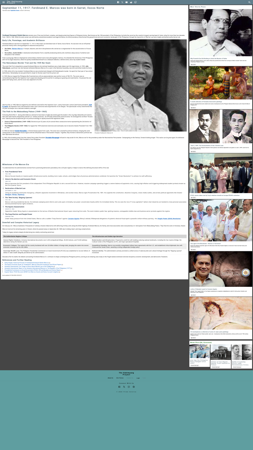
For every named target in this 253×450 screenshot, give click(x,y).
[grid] (220, 356)
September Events (14, 10)
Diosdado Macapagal (52, 137)
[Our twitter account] (124, 386)
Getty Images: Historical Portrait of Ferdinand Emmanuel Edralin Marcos (27, 262)
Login (138, 378)
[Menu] (3, 2)
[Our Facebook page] (119, 387)
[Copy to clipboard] (131, 2)
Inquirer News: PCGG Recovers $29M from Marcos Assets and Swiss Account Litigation (32, 272)
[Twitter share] (122, 2)
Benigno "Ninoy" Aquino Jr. (15, 194)
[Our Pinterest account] (134, 387)
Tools (144, 378)
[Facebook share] (118, 2)
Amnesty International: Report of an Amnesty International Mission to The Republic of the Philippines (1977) (38, 268)
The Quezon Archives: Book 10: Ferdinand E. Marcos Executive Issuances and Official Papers (33, 264)
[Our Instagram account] (129, 387)
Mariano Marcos (17, 48)
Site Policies (120, 378)
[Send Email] (127, 2)
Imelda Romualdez (21, 131)
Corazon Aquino (73, 219)
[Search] (249, 2)
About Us (110, 378)
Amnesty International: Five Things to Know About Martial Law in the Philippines (29, 266)
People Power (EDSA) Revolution (169, 219)
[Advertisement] (94, 23)
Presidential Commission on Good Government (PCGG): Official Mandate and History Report (33, 270)
